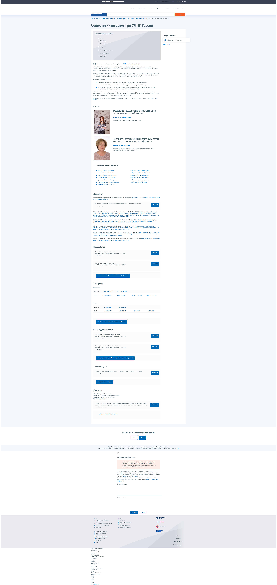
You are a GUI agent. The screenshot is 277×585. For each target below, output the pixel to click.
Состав (102, 38)
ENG (183, 8)
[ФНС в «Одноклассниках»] (180, 1)
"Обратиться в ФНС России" (130, 476)
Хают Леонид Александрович (140, 180)
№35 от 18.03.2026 (107, 291)
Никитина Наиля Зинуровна (121, 145)
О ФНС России (131, 8)
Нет (134, 437)
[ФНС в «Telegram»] (182, 1)
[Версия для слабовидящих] (156, 1)
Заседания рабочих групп (104, 382)
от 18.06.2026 (122, 307)
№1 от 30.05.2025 (121, 295)
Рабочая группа (104, 53)
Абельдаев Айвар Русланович (106, 170)
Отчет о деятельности (106, 50)
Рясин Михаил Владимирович (140, 177)
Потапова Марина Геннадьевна (141, 170)
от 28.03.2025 (108, 311)
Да (142, 437)
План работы (103, 44)
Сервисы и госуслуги (155, 8)
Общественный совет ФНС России (108, 414)
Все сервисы (166, 44)
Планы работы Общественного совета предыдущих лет (113, 275)
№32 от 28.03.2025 (107, 295)
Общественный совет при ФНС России (137, 18)
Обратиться (154, 404)
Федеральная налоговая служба (118, 18)
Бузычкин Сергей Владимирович (107, 175)
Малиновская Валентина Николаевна (108, 182)
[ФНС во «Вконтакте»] (177, 1)
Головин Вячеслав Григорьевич (107, 177)
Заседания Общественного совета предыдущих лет (111, 321)
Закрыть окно (95, 584)
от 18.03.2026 (108, 307)
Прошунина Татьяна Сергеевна (141, 173)
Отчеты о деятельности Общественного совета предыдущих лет (115, 358)
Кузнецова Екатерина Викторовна (107, 180)
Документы (167, 8)
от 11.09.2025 (136, 311)
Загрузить (155, 204)
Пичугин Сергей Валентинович (106, 184)
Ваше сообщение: (122, 484)
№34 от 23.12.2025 (151, 295)
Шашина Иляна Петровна (139, 182)
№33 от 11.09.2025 (137, 295)
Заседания (103, 47)
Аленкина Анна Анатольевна (106, 173)
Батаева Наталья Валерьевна (122, 117)
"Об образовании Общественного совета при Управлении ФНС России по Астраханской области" (126, 239)
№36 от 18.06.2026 (122, 291)
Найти (180, 14)
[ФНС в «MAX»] (185, 1)
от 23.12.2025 (150, 311)
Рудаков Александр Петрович (140, 175)
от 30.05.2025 (122, 311)
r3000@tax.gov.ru (102, 399)
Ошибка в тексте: (121, 498)
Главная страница (95, 18)
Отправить (134, 512)
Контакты (176, 8)
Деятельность (142, 8)
